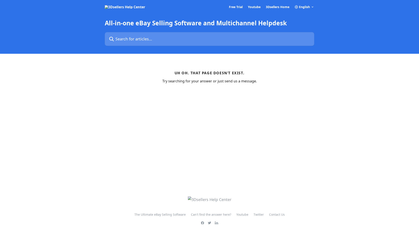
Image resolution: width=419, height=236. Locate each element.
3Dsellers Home (277, 7)
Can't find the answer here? (211, 214)
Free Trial (236, 7)
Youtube (254, 7)
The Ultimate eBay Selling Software (160, 214)
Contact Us (277, 214)
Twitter (259, 214)
